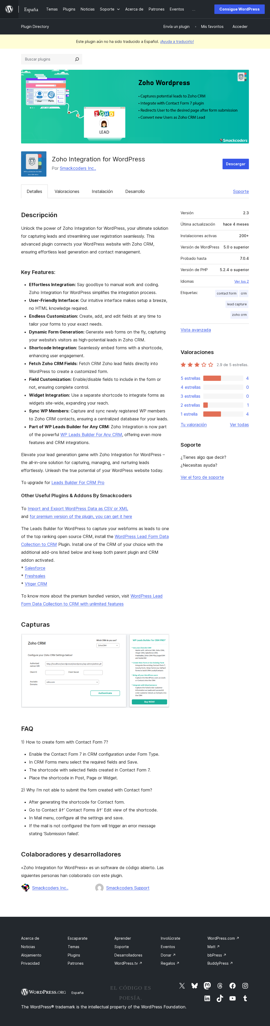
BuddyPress (220, 963)
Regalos (170, 963)
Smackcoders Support (128, 887)
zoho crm (239, 315)
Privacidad (30, 963)
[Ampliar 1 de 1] (162, 641)
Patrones (76, 963)
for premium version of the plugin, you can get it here (81, 516)
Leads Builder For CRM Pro (77, 482)
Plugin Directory (35, 26)
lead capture (237, 304)
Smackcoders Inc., (78, 168)
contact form (227, 293)
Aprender (122, 938)
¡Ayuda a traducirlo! (177, 41)
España (77, 992)
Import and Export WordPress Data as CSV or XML (78, 508)
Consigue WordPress (239, 9)
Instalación (102, 191)
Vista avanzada (196, 329)
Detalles (34, 191)
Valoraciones (67, 191)
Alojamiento (31, 955)
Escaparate (78, 938)
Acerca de (30, 938)
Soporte (241, 191)
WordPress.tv (128, 963)
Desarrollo (135, 191)
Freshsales (35, 576)
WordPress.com (223, 938)
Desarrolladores (128, 955)
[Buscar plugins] (77, 59)
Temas (73, 946)
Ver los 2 (241, 281)
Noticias (28, 946)
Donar (168, 955)
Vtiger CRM (36, 583)
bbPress (217, 955)
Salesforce (35, 568)
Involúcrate (170, 938)
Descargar (235, 164)
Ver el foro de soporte (202, 477)
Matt (214, 946)
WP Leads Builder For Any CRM (91, 434)
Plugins (74, 955)
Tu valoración (194, 424)
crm (244, 293)
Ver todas (239, 424)
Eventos (168, 946)
